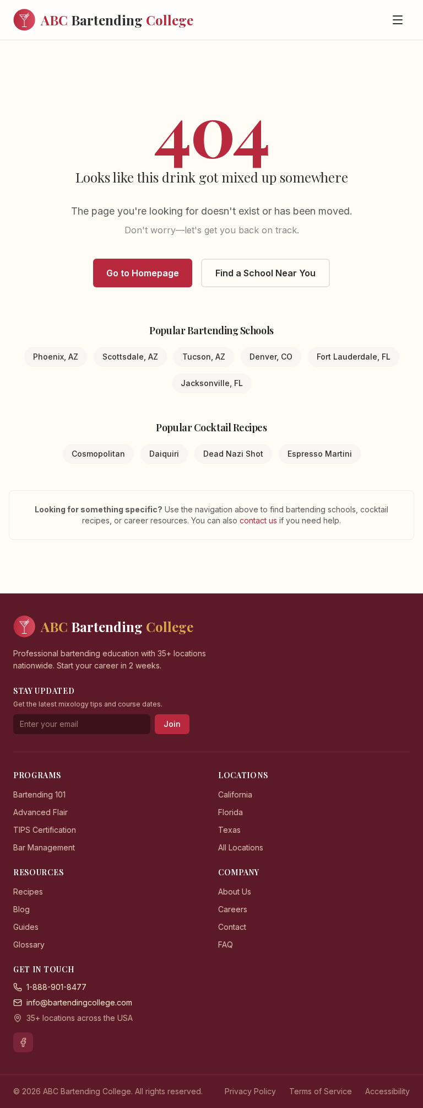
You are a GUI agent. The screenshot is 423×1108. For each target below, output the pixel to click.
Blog (21, 909)
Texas (229, 829)
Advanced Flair (40, 812)
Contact (232, 927)
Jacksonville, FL (212, 383)
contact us (259, 520)
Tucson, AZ (203, 356)
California (235, 794)
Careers (232, 909)
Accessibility (387, 1091)
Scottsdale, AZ (130, 356)
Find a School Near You (265, 273)
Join (172, 724)
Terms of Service (320, 1091)
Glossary (29, 944)
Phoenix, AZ (55, 356)
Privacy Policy (250, 1091)
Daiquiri (164, 453)
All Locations (240, 847)
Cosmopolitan (98, 453)
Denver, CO (271, 356)
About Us (234, 891)
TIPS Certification (44, 829)
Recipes (28, 891)
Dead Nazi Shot (233, 453)
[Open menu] (398, 20)
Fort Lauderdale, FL (354, 356)
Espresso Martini (320, 453)
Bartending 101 (39, 794)
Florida (230, 812)
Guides (26, 927)
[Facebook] (23, 1042)
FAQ (225, 944)
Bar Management (44, 847)
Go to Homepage (142, 273)
